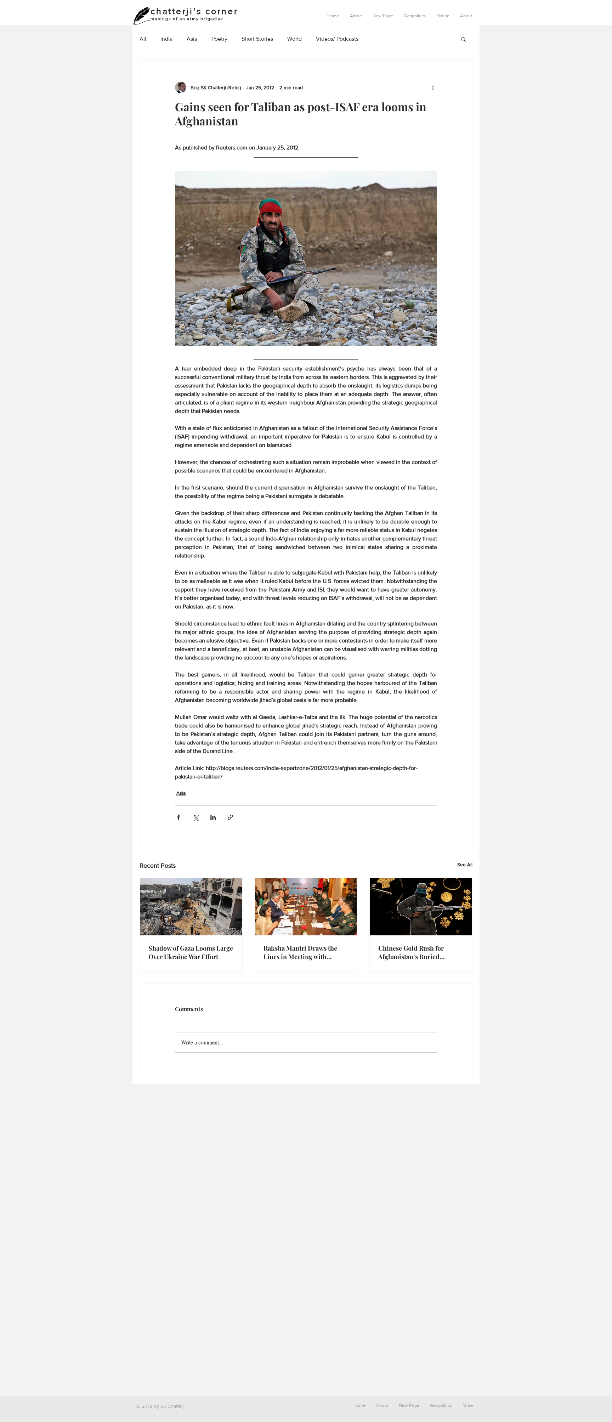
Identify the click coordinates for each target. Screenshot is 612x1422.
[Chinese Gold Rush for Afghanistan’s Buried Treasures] (421, 906)
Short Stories (257, 39)
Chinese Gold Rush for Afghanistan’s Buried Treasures (411, 952)
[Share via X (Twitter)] (195, 817)
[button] (414, 16)
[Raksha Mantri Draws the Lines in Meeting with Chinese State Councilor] (306, 906)
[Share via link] (230, 817)
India (166, 39)
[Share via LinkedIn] (213, 817)
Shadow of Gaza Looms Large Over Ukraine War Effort (190, 952)
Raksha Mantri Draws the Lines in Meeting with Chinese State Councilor (300, 952)
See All (464, 864)
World (294, 39)
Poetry (219, 39)
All (143, 39)
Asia (192, 39)
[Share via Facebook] (178, 817)
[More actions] (433, 87)
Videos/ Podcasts (337, 39)
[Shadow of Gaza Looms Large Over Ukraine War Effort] (191, 906)
